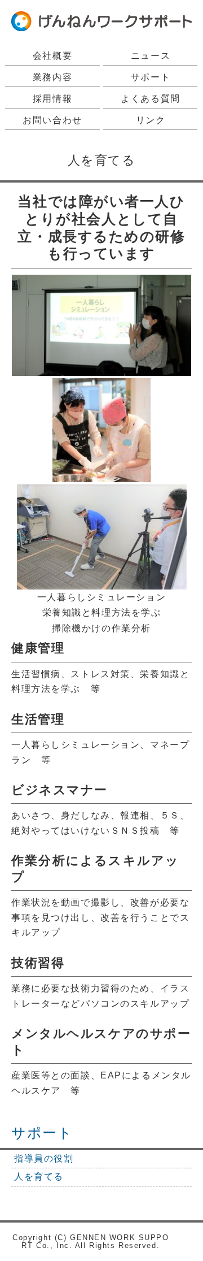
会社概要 (52, 55)
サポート (150, 77)
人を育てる (39, 1176)
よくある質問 (150, 98)
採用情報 (52, 98)
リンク (151, 120)
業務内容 (52, 77)
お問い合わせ (52, 120)
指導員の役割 (43, 1158)
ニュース (150, 55)
